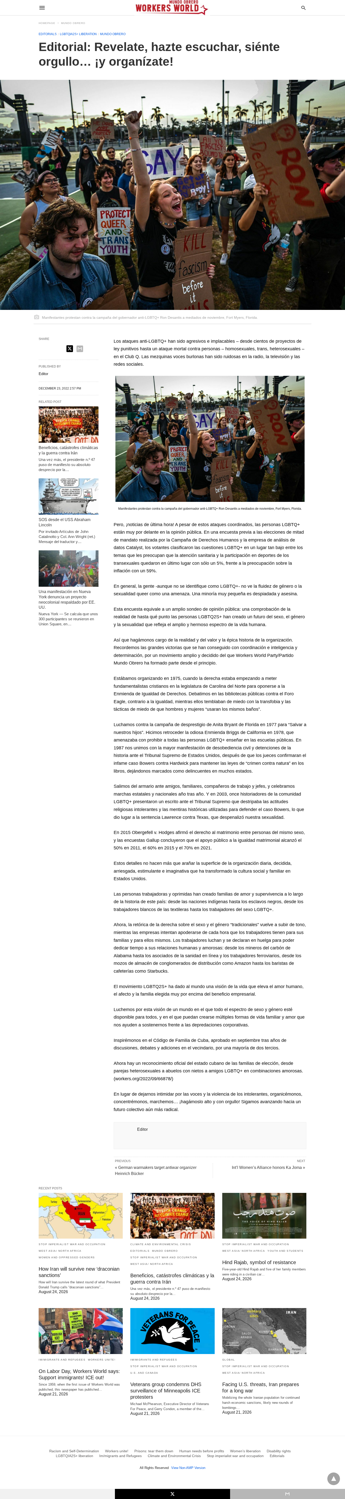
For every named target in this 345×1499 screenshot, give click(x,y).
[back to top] (333, 1478)
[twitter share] (69, 348)
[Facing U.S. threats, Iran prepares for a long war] (264, 1331)
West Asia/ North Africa (60, 1250)
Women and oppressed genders (67, 1257)
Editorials (48, 34)
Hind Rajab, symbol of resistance (259, 1262)
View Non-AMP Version (188, 1468)
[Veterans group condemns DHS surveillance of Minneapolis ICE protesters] (172, 1331)
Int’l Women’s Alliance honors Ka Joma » (268, 1167)
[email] (287, 1494)
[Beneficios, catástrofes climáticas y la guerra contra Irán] (68, 424)
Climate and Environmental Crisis (160, 1244)
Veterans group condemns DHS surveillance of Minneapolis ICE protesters (165, 1391)
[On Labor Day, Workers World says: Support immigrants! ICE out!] (81, 1331)
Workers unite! (101, 1359)
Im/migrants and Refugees (62, 1359)
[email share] (80, 349)
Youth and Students (285, 1250)
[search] (303, 8)
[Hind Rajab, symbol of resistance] (264, 1216)
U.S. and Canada (144, 1372)
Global (228, 1359)
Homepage (47, 23)
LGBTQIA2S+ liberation (78, 34)
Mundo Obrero (73, 23)
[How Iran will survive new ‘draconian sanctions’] (81, 1216)
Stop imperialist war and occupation (72, 1244)
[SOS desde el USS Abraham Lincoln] (68, 496)
